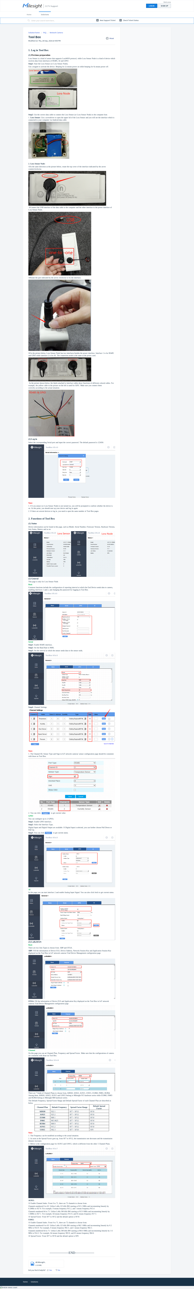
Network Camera (56, 32)
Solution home (34, 32)
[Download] (92, 633)
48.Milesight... (40, 1262)
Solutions (45, 14)
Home (29, 14)
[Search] (28, 20)
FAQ (44, 32)
